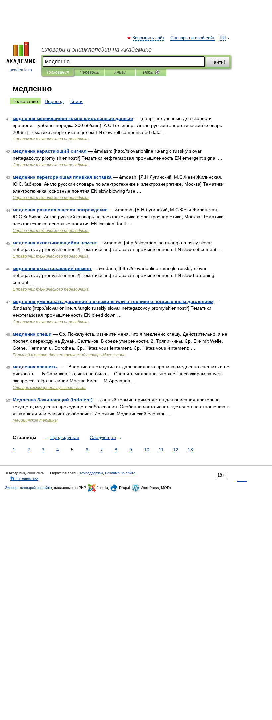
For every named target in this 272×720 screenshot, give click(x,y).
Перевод (54, 101)
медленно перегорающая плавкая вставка (62, 177)
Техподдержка (91, 473)
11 (161, 449)
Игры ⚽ (151, 72)
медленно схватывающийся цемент (55, 242)
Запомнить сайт (148, 38)
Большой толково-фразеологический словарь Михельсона (69, 355)
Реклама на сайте (120, 473)
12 (175, 449)
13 (190, 449)
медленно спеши (32, 334)
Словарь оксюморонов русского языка (49, 387)
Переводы (89, 72)
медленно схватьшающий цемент (52, 268)
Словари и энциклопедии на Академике (96, 49)
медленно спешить (35, 366)
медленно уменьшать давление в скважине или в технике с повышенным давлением (113, 301)
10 (146, 449)
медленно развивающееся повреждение (60, 209)
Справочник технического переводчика (51, 139)
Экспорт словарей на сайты (28, 488)
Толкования (57, 72)
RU (223, 38)
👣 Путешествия (24, 478)
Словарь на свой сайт (192, 38)
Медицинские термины (35, 420)
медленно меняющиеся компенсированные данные (73, 118)
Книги (120, 72)
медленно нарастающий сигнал (50, 151)
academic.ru (21, 70)
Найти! (217, 62)
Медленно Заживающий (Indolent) (53, 399)
